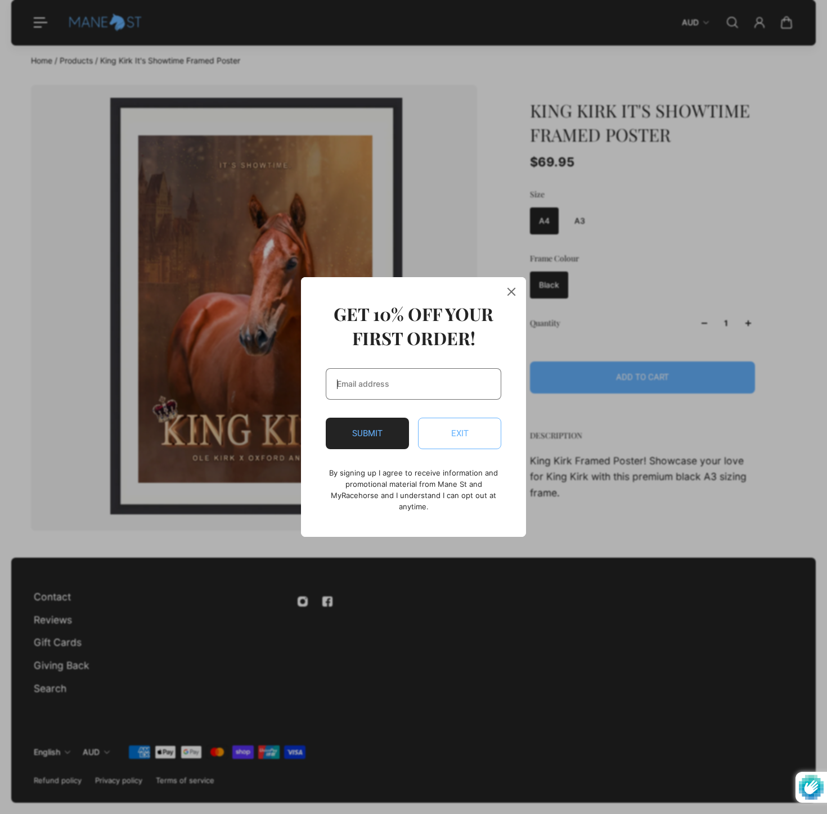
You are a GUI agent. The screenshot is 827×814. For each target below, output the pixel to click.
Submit (367, 433)
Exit (460, 433)
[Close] (511, 292)
